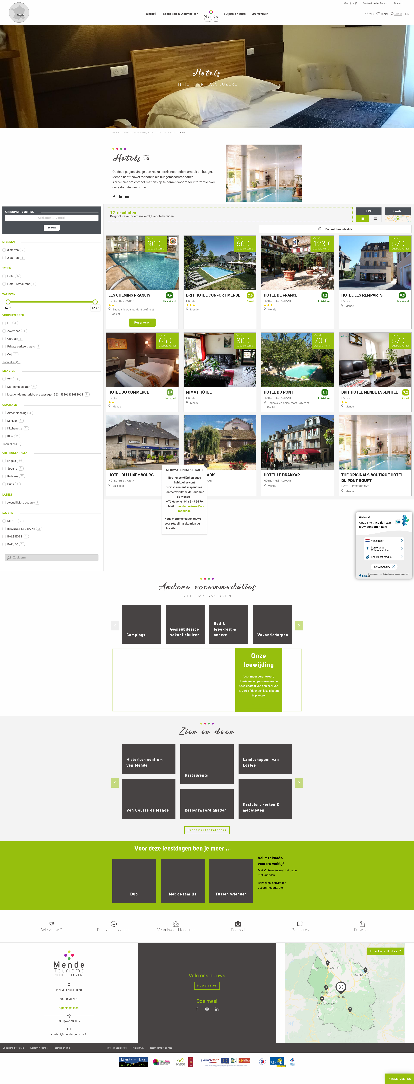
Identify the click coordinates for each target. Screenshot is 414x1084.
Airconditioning (19, 413)
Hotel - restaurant (20, 284)
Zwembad (16, 331)
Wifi (12, 379)
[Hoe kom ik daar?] (19, 22)
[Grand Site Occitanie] (191, 1062)
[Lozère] (180, 1062)
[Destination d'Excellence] (262, 1062)
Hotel (13, 276)
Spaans (14, 468)
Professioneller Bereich (375, 3)
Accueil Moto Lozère (22, 502)
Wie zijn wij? (350, 3)
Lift (11, 323)
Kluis (12, 436)
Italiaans (15, 476)
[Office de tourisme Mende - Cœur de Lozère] (211, 16)
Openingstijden (69, 1007)
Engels (14, 460)
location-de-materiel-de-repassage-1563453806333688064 (47, 394)
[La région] (226, 1062)
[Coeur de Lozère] (162, 1062)
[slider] (8, 301)
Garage (14, 338)
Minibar (14, 420)
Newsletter (207, 985)
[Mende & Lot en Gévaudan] (133, 1062)
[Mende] (278, 1062)
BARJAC (15, 544)
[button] (396, 14)
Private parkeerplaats (23, 346)
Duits (12, 484)
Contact (398, 3)
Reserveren (142, 322)
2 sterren (15, 257)
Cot (11, 354)
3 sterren (15, 250)
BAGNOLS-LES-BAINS (23, 528)
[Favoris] (382, 13)
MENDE (14, 521)
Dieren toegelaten (21, 386)
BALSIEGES (17, 536)
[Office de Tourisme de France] (292, 1062)
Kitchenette (17, 428)
